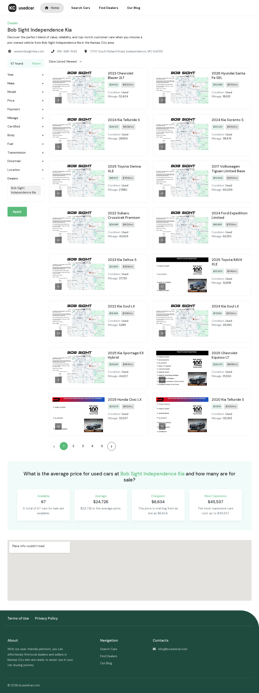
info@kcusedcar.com (172, 649)
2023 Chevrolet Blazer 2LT (121, 75)
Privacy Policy (46, 618)
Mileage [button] (12, 118)
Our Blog (133, 8)
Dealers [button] (12, 179)
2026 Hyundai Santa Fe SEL (228, 75)
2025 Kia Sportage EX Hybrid (126, 355)
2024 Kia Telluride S (124, 120)
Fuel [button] (10, 144)
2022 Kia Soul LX (121, 306)
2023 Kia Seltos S (122, 259)
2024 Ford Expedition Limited (229, 215)
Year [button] (10, 75)
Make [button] (11, 83)
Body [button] (11, 135)
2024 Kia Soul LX (225, 306)
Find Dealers (108, 8)
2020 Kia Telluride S (228, 399)
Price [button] (11, 101)
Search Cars (80, 8)
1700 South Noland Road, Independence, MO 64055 (126, 51)
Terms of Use (18, 618)
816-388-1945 (67, 51)
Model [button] (11, 92)
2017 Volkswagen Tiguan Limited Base (228, 168)
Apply (17, 212)
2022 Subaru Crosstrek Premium (124, 215)
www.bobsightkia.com (29, 51)
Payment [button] (13, 109)
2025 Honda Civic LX (125, 399)
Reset (36, 64)
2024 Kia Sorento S (228, 120)
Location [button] (13, 170)
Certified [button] (13, 127)
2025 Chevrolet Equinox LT (225, 355)
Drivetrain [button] (14, 161)
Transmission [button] (16, 153)
